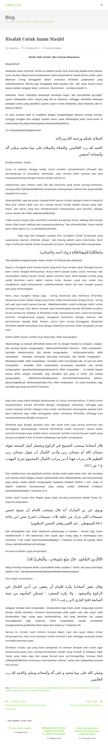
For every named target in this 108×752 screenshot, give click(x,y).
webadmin (13, 48)
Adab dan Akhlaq (53, 48)
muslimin (75, 688)
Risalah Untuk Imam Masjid (43, 21)
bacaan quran (19, 688)
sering (15, 691)
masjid (49, 688)
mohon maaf (66, 688)
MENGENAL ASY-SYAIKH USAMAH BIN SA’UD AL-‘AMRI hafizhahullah (54, 731)
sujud (27, 691)
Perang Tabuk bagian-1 (21, 728)
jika (44, 688)
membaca (56, 688)
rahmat (90, 688)
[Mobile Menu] (102, 5)
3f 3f (11, 688)
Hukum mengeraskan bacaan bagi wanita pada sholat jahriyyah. (87, 731)
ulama (47, 691)
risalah (97, 688)
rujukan (8, 691)
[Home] (6, 21)
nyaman (83, 688)
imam (40, 688)
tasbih (33, 691)
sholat (21, 691)
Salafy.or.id (13, 5)
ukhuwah (40, 691)
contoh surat (32, 688)
